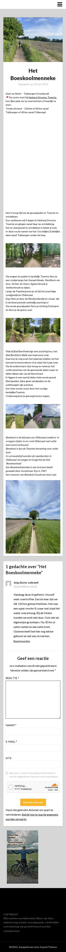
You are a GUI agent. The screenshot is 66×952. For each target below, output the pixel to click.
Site (8, 758)
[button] (33, 323)
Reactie (12, 678)
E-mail (11, 741)
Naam (11, 725)
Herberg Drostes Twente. (42, 97)
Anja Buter (21, 582)
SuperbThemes (48, 946)
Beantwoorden (22, 641)
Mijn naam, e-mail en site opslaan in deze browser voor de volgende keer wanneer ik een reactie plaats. (33, 775)
